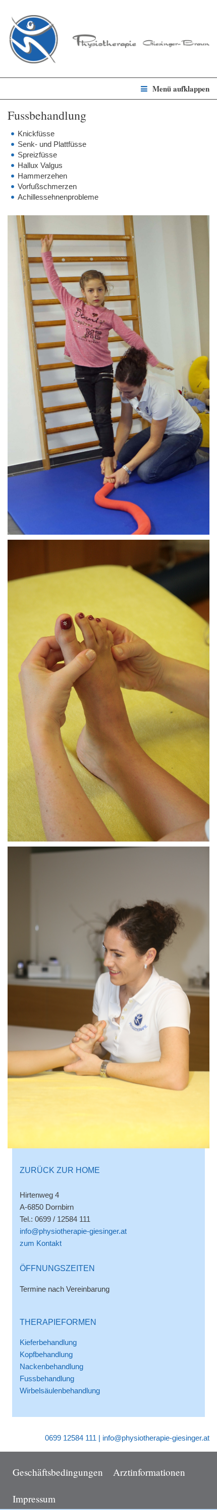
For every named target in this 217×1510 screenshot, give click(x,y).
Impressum (34, 1498)
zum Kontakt (41, 1243)
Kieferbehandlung (48, 1342)
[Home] (108, 35)
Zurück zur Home (60, 1170)
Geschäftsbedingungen (58, 1471)
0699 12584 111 (70, 1438)
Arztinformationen (149, 1471)
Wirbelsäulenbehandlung (60, 1390)
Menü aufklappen (180, 88)
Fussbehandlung (47, 1378)
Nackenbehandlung (51, 1366)
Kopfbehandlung (46, 1354)
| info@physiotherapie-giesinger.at (153, 1438)
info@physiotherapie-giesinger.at (73, 1231)
